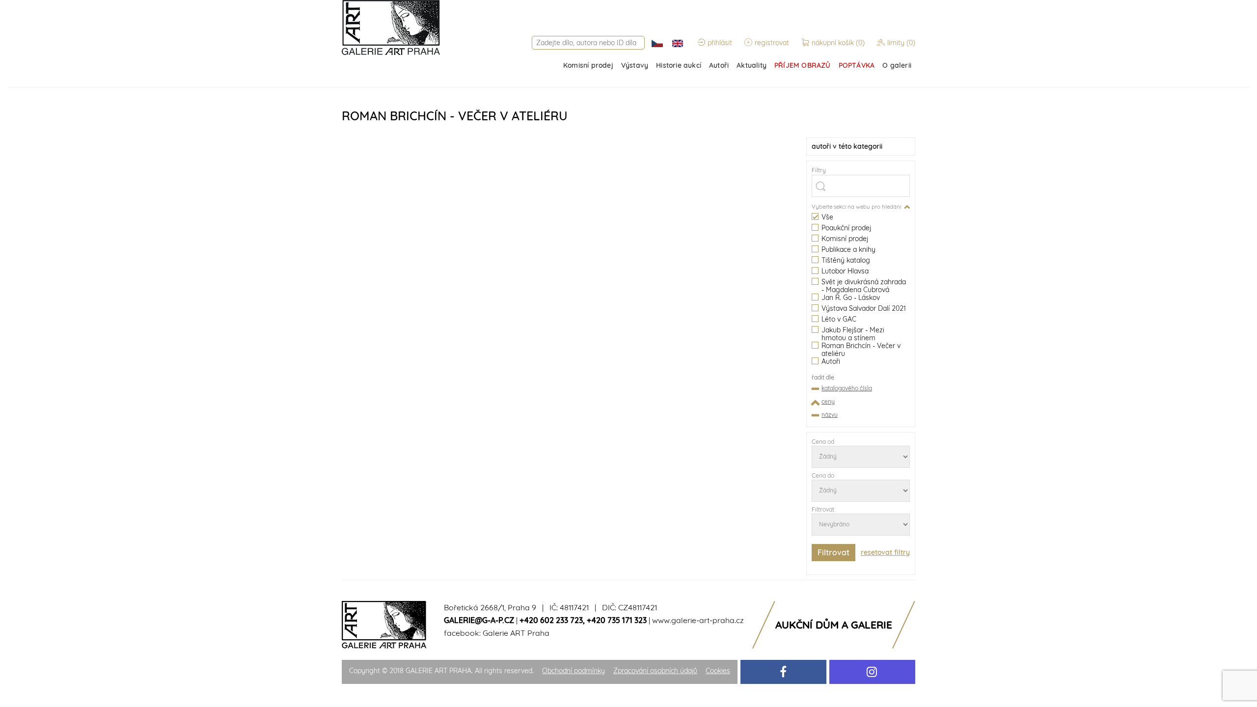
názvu (829, 414)
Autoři (719, 65)
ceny (828, 401)
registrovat (772, 42)
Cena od (823, 441)
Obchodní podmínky (573, 670)
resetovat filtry (885, 552)
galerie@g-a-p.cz (479, 620)
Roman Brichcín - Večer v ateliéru (861, 349)
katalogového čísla (846, 388)
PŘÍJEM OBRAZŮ (802, 65)
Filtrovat (823, 509)
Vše (827, 217)
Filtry (819, 170)
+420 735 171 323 (617, 620)
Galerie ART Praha (516, 633)
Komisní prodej (588, 65)
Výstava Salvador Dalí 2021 (863, 308)
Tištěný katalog (845, 260)
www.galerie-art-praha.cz (698, 620)
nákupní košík (838, 42)
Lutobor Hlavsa (845, 271)
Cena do (823, 475)
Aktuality (751, 65)
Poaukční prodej (846, 228)
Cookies (718, 670)
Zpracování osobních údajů (655, 670)
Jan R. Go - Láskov (850, 298)
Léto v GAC (838, 319)
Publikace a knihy (848, 249)
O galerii (896, 65)
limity (901, 42)
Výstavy (634, 65)
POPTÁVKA (857, 65)
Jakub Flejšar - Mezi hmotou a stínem (852, 334)
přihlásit (720, 42)
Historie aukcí (678, 65)
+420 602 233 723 (551, 620)
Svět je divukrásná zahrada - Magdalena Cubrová (863, 286)
